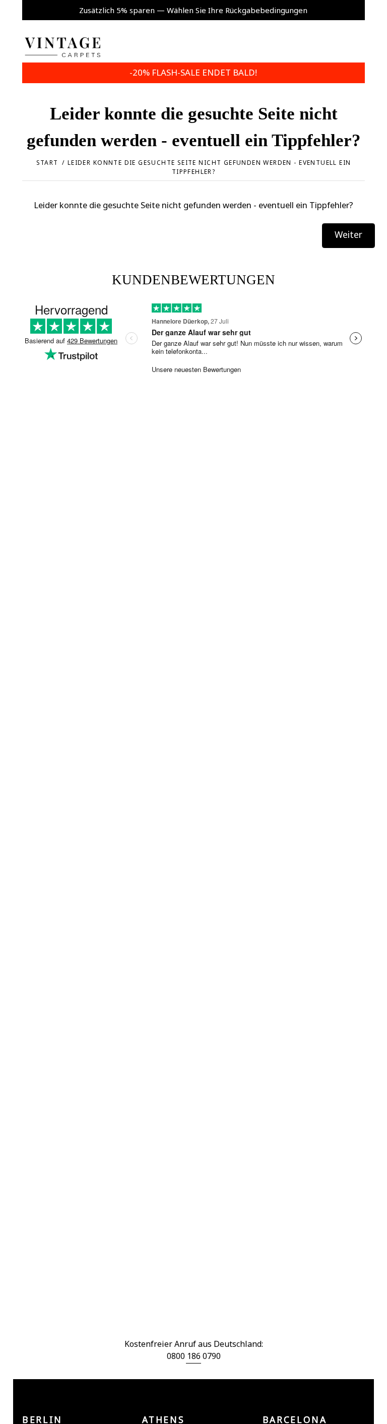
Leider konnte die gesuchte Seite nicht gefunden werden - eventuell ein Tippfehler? (209, 167)
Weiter (348, 234)
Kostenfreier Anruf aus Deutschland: (193, 1343)
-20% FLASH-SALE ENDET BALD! (193, 72)
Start (47, 162)
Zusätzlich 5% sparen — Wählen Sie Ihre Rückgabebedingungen (193, 10)
